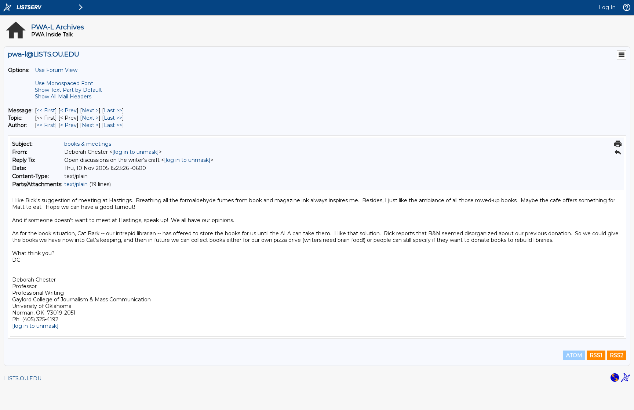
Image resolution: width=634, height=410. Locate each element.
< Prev (68, 110)
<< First (46, 110)
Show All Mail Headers (63, 96)
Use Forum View (56, 70)
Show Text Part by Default (68, 90)
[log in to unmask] (135, 152)
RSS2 (616, 355)
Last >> (113, 110)
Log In (607, 7)
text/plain (76, 184)
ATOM (574, 355)
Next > (90, 110)
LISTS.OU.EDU (22, 378)
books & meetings (87, 144)
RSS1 (596, 355)
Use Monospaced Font (64, 83)
